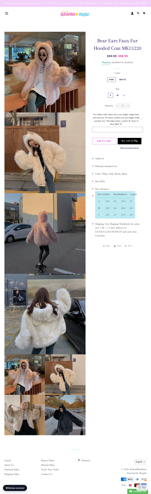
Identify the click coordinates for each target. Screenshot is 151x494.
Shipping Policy (11, 474)
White (122, 79)
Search (7, 460)
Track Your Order (50, 470)
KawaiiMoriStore (138, 469)
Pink (111, 79)
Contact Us (46, 474)
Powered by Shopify (137, 473)
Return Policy (47, 460)
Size (117, 89)
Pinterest (85, 460)
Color (117, 73)
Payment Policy (11, 470)
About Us (9, 465)
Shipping (106, 62)
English (139, 462)
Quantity (109, 106)
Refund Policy (48, 465)
